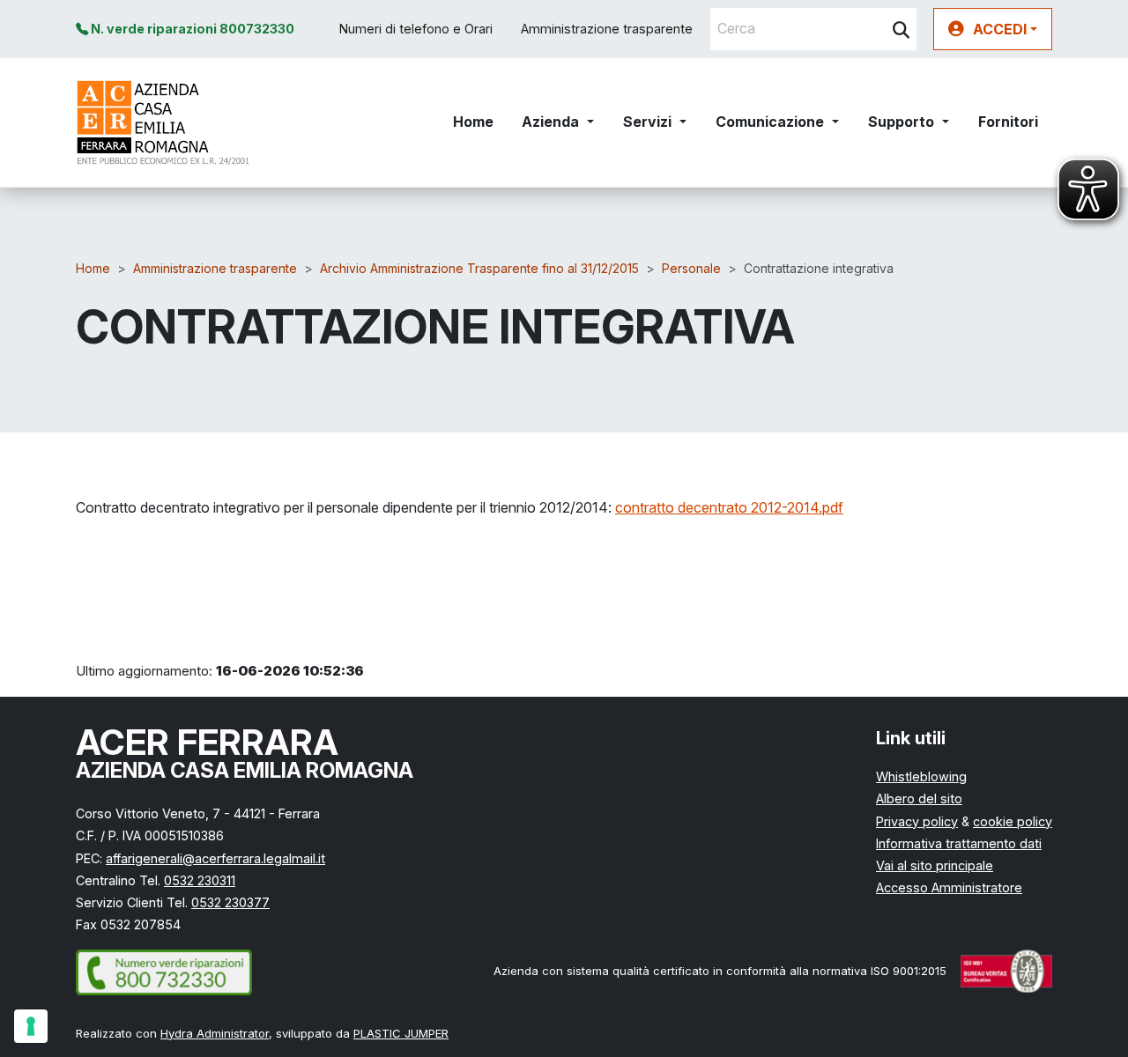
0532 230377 (230, 902)
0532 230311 (199, 880)
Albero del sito (919, 798)
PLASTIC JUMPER (401, 1033)
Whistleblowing (921, 776)
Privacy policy (917, 821)
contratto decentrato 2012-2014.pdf (729, 507)
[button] (992, 29)
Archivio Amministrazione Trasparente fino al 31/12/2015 (479, 268)
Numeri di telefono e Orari (416, 28)
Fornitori (1008, 121)
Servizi (647, 121)
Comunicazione (770, 121)
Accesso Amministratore (949, 887)
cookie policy (1012, 821)
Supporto (901, 121)
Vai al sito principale (934, 865)
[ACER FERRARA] (163, 122)
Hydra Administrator (214, 1033)
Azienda (550, 121)
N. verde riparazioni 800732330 (191, 28)
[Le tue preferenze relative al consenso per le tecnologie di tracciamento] (31, 1026)
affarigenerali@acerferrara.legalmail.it (215, 858)
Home (473, 121)
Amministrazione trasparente (607, 28)
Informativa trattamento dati (959, 843)
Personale (691, 268)
